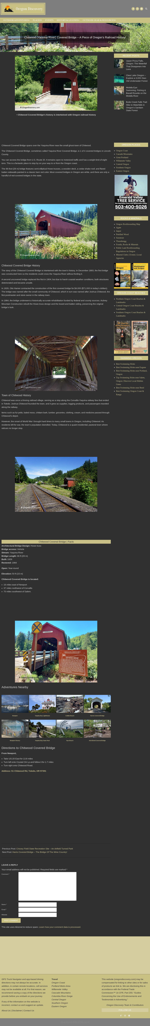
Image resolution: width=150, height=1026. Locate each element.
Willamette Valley (60, 989)
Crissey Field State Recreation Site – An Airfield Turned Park (44, 849)
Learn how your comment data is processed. (60, 927)
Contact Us (29, 1010)
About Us (6, 1010)
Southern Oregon (60, 1003)
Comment (5, 874)
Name (4, 904)
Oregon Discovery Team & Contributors (125, 1005)
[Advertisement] (56, 131)
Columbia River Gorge (62, 996)
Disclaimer (17, 1010)
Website (4, 915)
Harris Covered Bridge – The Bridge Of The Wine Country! (39, 852)
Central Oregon (59, 999)
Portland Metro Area (61, 986)
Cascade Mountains (61, 993)
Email (4, 909)
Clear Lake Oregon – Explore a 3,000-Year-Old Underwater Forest (136, 78)
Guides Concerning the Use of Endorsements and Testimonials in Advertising (121, 996)
